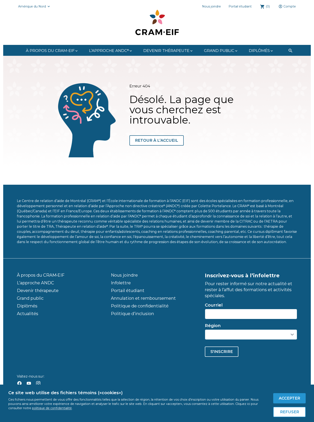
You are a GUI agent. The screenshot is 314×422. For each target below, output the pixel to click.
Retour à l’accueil (156, 140)
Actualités (27, 313)
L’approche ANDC (35, 282)
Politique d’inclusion (132, 313)
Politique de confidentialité (140, 305)
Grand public (30, 298)
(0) (268, 6)
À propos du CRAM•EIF (41, 275)
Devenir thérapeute (38, 290)
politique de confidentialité (52, 408)
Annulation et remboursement (143, 298)
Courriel (214, 305)
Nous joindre (211, 6)
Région (213, 325)
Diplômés (27, 305)
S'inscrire (221, 351)
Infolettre (121, 282)
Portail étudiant (240, 6)
